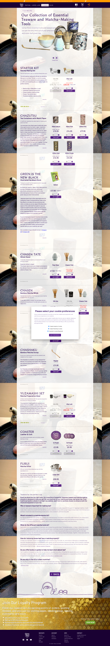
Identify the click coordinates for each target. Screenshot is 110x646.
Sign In (53, 635)
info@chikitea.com (81, 635)
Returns (66, 640)
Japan (78, 638)
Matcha (27, 5)
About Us (66, 635)
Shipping (66, 641)
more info (44, 99)
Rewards (54, 636)
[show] (46, 107)
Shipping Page (24, 565)
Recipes (41, 641)
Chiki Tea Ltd (80, 636)
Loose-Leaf (36, 5)
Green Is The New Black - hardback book (51, 555)
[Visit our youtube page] (31, 640)
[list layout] (56, 57)
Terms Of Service (68, 638)
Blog (51, 5)
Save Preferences (55, 335)
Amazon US (26, 232)
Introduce (54, 638)
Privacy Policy (67, 636)
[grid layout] (53, 57)
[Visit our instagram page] (27, 640)
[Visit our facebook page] (23, 640)
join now (90, 622)
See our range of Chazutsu (43, 546)
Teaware (45, 5)
